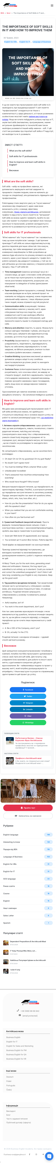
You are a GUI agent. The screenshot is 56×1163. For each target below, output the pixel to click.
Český (9, 1090)
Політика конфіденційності (15, 1155)
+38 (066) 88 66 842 (30, 1011)
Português (10, 1085)
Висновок (14, 170)
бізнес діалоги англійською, (26, 212)
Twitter (29, 696)
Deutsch (9, 1077)
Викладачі (10, 1111)
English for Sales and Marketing (19, 1046)
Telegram (29, 703)
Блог (9, 13)
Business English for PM (16, 1050)
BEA (2, 13)
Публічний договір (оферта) (18, 1122)
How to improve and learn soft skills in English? (27, 163)
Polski (8, 1081)
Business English (13, 1037)
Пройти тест (29, 808)
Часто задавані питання (17, 1119)
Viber (29, 716)
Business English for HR (16, 1059)
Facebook (29, 690)
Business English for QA (16, 1054)
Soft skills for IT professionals (23, 156)
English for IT (24, 42)
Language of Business (42, 42)
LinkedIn (29, 709)
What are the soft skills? (20, 150)
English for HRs (10, 42)
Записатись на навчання (30, 816)
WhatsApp (29, 722)
